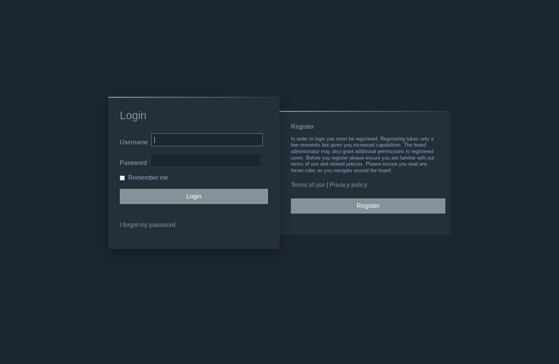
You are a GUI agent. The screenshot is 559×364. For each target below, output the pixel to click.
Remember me (147, 177)
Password (133, 163)
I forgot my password (147, 225)
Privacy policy (348, 185)
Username (134, 142)
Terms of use (308, 185)
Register (368, 206)
